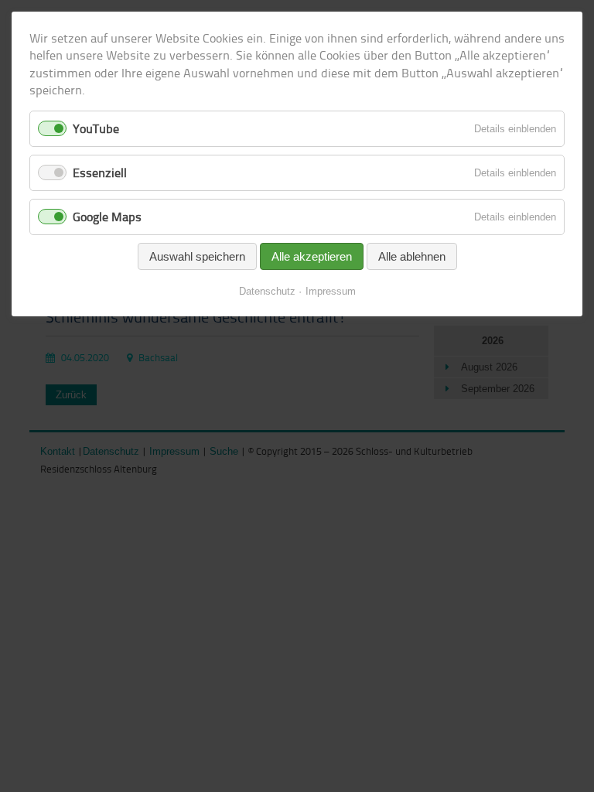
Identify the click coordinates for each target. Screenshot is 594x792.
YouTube (96, 128)
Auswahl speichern (197, 256)
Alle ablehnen (412, 256)
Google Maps (107, 216)
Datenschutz (267, 291)
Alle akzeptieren (311, 256)
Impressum (331, 291)
